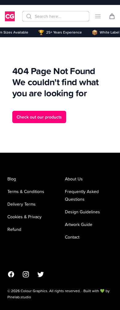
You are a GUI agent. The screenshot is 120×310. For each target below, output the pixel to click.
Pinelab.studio (19, 297)
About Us (74, 179)
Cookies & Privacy (24, 216)
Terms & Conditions (25, 191)
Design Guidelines (82, 212)
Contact (72, 237)
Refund (14, 229)
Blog (11, 179)
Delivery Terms (21, 204)
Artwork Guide (78, 224)
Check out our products (39, 117)
